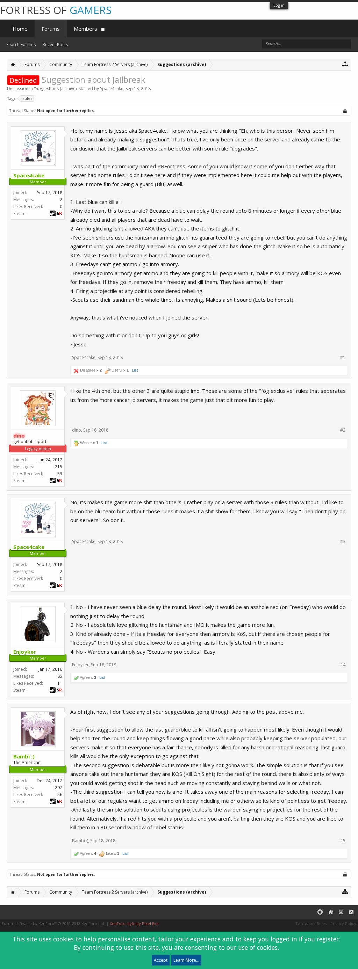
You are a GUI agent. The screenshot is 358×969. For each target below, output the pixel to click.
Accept (160, 960)
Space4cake (111, 88)
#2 (342, 430)
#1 (342, 357)
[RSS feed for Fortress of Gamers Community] (351, 912)
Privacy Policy (343, 923)
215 (58, 467)
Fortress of (56, 10)
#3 (342, 541)
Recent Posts (55, 44)
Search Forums (21, 44)
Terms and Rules (311, 923)
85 (59, 676)
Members (85, 28)
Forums (51, 28)
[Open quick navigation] (345, 63)
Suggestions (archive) (56, 88)
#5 (342, 841)
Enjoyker (80, 665)
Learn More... (186, 960)
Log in (279, 5)
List (135, 370)
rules (27, 98)
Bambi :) (80, 841)
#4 (342, 665)
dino (76, 430)
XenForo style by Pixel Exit (134, 923)
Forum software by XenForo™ (53, 923)
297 (58, 788)
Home (20, 28)
